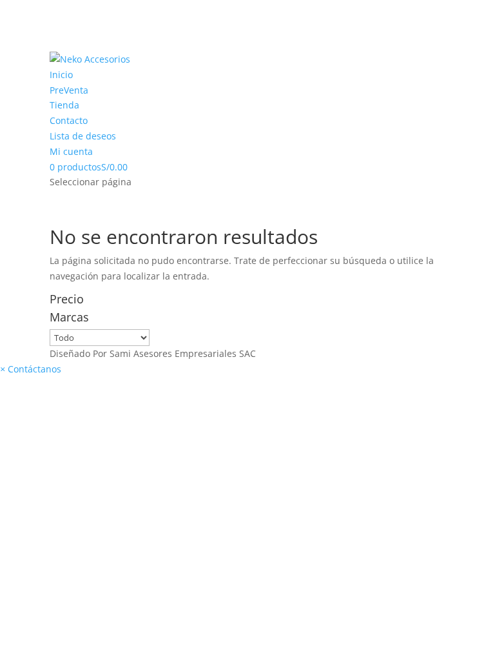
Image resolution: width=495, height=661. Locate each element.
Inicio (61, 74)
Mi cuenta (71, 151)
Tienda (64, 105)
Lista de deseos (83, 136)
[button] (30, 369)
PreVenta (69, 90)
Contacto (69, 120)
